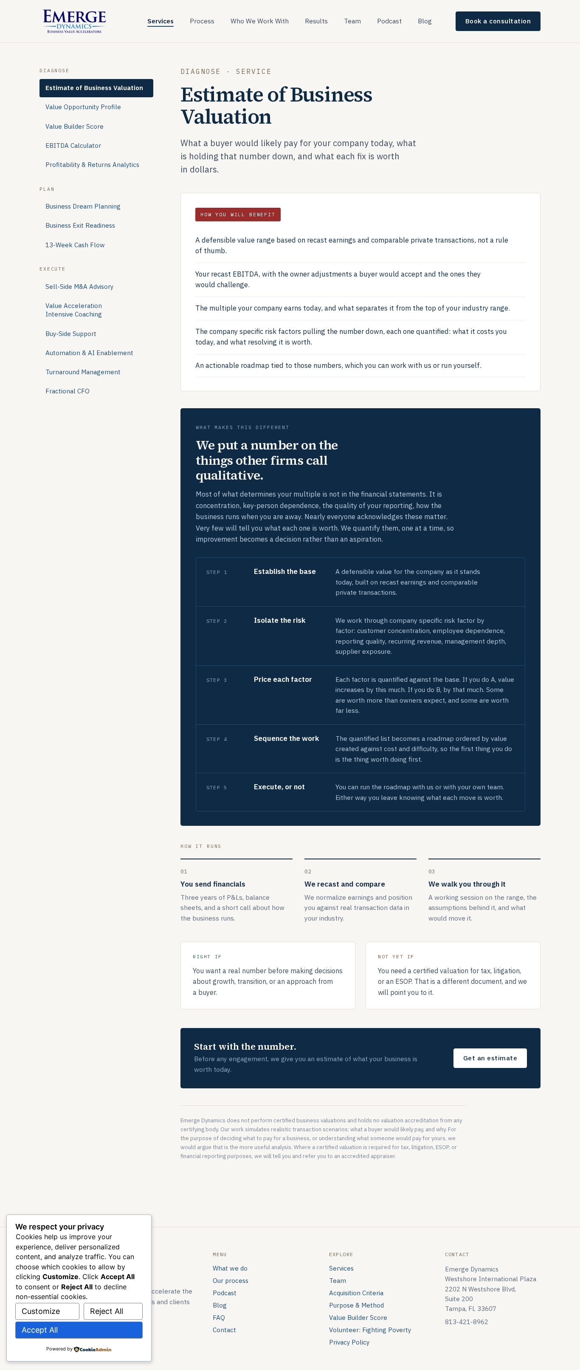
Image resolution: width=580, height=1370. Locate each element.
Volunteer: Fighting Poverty (370, 1330)
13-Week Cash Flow (75, 245)
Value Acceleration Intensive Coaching (73, 310)
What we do (230, 1268)
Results (316, 21)
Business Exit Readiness (80, 226)
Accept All (40, 1329)
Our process (230, 1281)
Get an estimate (490, 1058)
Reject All (106, 1311)
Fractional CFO (67, 391)
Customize (41, 1311)
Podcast (389, 21)
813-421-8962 (466, 1322)
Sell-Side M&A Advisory (79, 286)
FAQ (219, 1318)
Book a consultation (498, 21)
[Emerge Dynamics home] (75, 20)
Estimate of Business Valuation (94, 88)
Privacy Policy (349, 1342)
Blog (425, 21)
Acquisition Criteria (356, 1293)
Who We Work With (260, 21)
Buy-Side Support (70, 334)
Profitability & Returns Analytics (92, 165)
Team (352, 21)
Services (160, 21)
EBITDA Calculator (73, 145)
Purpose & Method (356, 1305)
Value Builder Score (74, 126)
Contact (224, 1330)
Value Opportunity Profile (83, 107)
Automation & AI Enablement (89, 353)
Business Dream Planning (83, 206)
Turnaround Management (83, 372)
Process (202, 21)
